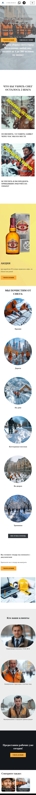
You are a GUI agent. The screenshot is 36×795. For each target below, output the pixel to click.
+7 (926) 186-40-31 (11, 3)
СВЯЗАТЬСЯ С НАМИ (26, 40)
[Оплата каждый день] (3, 3)
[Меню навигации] (32, 2)
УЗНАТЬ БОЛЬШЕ (8, 40)
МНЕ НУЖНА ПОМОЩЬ (18, 536)
